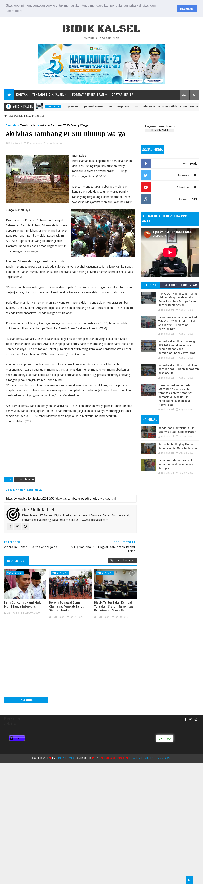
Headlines (170, 285)
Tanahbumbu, (54, 143)
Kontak (22, 94)
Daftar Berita (122, 94)
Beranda (11, 125)
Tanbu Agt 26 (38, 106)
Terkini (150, 285)
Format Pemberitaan (88, 94)
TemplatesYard (65, 758)
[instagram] (196, 719)
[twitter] (190, 719)
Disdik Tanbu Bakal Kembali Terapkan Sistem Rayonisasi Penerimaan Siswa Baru (114, 606)
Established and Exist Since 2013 (150, 758)
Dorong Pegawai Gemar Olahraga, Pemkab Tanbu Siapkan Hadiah (66, 606)
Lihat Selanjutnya (124, 560)
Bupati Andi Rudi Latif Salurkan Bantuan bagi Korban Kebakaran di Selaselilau (178, 369)
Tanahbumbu (28, 125)
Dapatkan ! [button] (187, 8)
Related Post (16, 561)
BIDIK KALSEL (101, 28)
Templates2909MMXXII (112, 758)
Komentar (189, 285)
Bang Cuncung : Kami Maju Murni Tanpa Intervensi (23, 604)
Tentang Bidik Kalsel (48, 94)
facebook (26, 700)
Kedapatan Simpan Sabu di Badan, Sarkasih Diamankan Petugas (175, 464)
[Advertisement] (70, 632)
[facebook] (185, 719)
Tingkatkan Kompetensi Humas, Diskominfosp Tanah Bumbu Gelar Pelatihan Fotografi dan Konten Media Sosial (119, 106)
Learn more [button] (14, 10)
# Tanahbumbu (24, 479)
